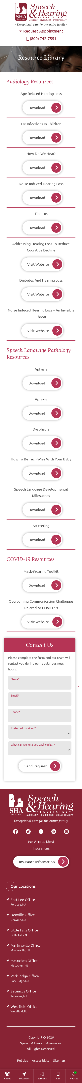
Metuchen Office (24, 963)
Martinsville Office (26, 947)
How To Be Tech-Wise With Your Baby (41, 459)
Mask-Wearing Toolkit (41, 571)
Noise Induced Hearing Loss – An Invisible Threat (41, 313)
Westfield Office (24, 1008)
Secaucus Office (23, 993)
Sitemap (59, 1060)
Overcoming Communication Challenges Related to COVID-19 (41, 604)
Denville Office (23, 917)
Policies (22, 1060)
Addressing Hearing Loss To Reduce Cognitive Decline (41, 247)
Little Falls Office (24, 932)
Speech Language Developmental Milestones (41, 492)
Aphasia (41, 369)
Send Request (35, 766)
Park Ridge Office (25, 978)
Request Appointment (42, 31)
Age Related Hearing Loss (41, 94)
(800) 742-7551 (43, 38)
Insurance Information (37, 862)
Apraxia (41, 399)
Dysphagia (41, 429)
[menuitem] (7, 1076)
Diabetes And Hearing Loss (41, 280)
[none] (7, 1076)
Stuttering (41, 526)
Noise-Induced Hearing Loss (41, 184)
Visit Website (38, 264)
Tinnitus (41, 214)
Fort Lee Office (23, 902)
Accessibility (40, 1060)
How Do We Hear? (41, 154)
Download (36, 108)
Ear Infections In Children (41, 124)
